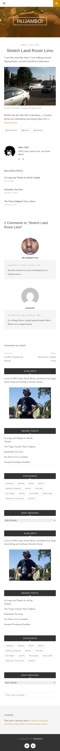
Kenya (24, 45)
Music (28, 489)
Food (31, 484)
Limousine (11, 130)
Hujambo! (38, 738)
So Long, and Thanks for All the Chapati (22, 177)
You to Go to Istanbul (16, 457)
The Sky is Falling (15, 499)
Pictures (10, 494)
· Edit (38, 265)
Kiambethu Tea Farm (13, 189)
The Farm (47, 494)
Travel (31, 499)
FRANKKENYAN (30, 257)
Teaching (34, 494)
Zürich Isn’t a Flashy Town (47, 359)
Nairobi (38, 130)
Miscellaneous (13, 489)
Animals (10, 484)
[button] (2, 3)
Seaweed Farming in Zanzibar (17, 462)
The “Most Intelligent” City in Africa (19, 201)
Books (21, 484)
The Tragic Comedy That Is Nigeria (19, 446)
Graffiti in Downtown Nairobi (13, 359)
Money (25, 130)
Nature (39, 489)
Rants (22, 494)
